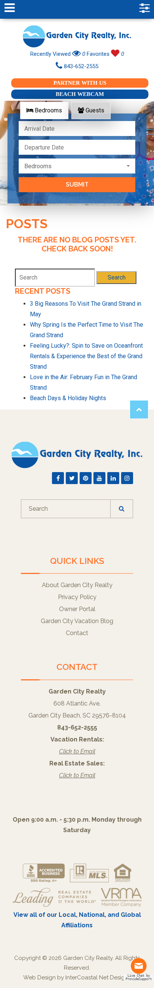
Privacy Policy (77, 597)
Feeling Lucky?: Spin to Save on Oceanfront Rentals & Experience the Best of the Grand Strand (86, 356)
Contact (77, 633)
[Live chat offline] (142, 968)
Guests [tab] (94, 110)
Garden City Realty (77, 36)
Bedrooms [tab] (47, 110)
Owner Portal (77, 609)
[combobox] (77, 165)
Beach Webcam (80, 94)
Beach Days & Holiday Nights (68, 398)
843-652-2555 (80, 66)
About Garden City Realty (77, 585)
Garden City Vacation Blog (77, 621)
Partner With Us (79, 83)
